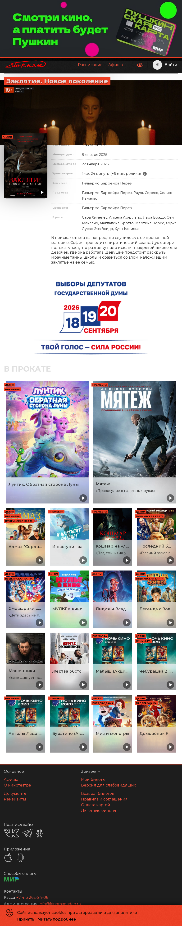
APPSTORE (8, 857)
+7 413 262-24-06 (32, 897)
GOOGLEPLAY (20, 857)
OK (39, 833)
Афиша (115, 65)
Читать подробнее (57, 919)
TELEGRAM (27, 833)
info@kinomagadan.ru (60, 904)
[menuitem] (90, 65)
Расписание (90, 65)
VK (11, 833)
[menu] (92, 65)
